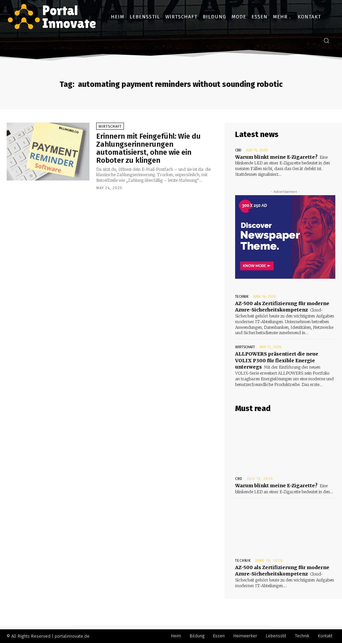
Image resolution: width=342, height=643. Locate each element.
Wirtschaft (110, 126)
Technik (241, 296)
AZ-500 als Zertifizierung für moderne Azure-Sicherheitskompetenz (282, 306)
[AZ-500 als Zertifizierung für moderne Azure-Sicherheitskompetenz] (285, 527)
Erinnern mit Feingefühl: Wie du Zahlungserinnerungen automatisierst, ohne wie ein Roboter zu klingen (148, 148)
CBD (238, 150)
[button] (326, 40)
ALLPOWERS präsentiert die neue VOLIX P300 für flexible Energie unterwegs (276, 360)
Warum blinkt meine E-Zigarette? (276, 157)
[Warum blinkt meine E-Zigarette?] (285, 445)
